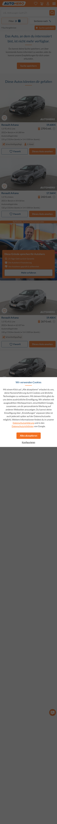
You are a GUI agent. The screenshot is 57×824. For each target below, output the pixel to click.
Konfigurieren (28, 442)
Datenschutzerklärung (23, 423)
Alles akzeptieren (28, 435)
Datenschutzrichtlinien (23, 426)
